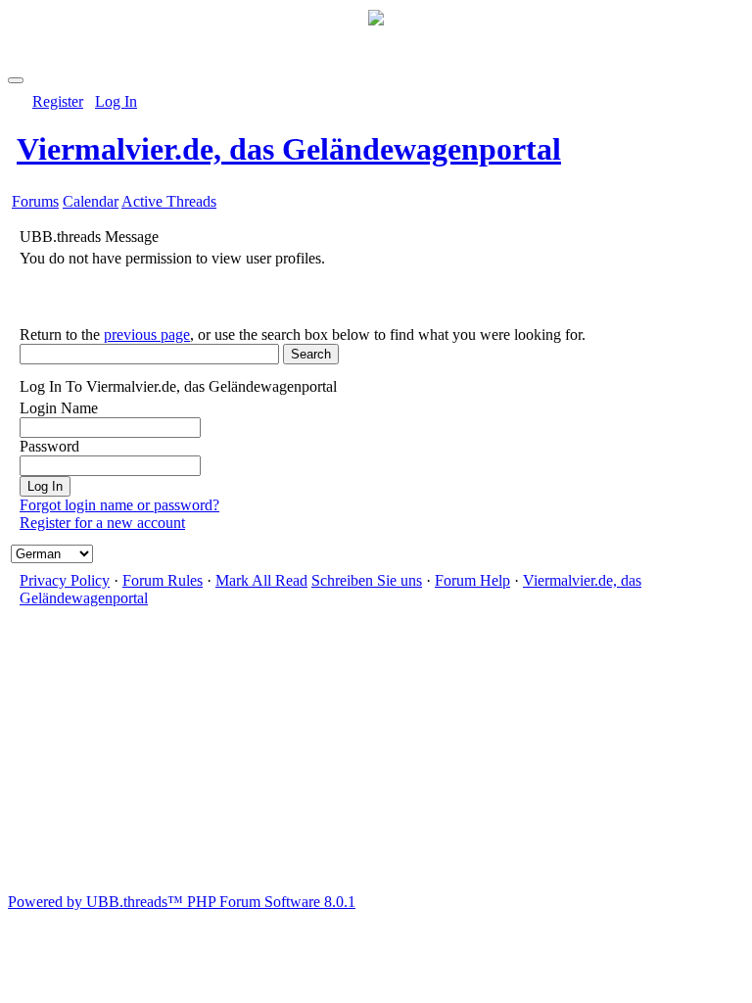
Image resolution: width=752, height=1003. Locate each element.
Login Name (59, 408)
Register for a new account (102, 522)
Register (57, 101)
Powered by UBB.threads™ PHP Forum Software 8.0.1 (181, 901)
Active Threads (168, 201)
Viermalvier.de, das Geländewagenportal (289, 149)
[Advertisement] (376, 756)
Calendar (90, 201)
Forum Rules (162, 580)
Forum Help (472, 580)
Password (49, 446)
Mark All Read (261, 580)
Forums (35, 201)
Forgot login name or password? (119, 505)
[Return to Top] (16, 80)
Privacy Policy (65, 580)
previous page (147, 334)
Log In (116, 101)
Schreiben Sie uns (366, 580)
